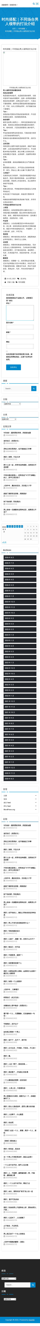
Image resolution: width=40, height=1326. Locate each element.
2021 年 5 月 (9, 740)
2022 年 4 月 (9, 679)
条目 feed (7, 803)
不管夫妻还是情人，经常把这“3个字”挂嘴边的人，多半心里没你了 (19, 476)
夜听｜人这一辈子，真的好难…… (15, 1064)
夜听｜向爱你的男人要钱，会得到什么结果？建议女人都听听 (20, 972)
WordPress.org (9, 810)
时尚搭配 (22, 29)
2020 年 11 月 (10, 773)
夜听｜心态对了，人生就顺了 (14, 1218)
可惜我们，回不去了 (11, 1024)
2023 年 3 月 (9, 652)
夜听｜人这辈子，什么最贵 (13, 1114)
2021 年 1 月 (9, 762)
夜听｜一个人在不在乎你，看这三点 (17, 1183)
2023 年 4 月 (9, 646)
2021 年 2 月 (9, 757)
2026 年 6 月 (9, 569)
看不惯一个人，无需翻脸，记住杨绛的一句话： (19, 1015)
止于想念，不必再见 (11, 1226)
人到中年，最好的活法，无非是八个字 (17, 486)
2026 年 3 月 (9, 585)
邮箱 (8, 332)
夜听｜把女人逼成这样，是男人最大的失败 (19, 1106)
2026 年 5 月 (9, 574)
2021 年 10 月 (10, 712)
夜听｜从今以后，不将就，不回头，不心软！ (20, 1048)
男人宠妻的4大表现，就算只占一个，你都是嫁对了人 (20, 1097)
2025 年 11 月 (10, 607)
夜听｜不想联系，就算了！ (13, 955)
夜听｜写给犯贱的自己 (12, 931)
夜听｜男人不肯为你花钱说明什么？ (17, 923)
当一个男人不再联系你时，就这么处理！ (18, 1157)
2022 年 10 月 (10, 674)
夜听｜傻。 (8, 1056)
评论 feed (7, 806)
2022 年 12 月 (10, 668)
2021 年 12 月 (10, 701)
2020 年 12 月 (10, 768)
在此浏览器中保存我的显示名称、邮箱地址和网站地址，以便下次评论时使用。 (19, 356)
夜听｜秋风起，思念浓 (12, 1149)
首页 (14, 29)
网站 (7, 342)
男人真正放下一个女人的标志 (14, 1234)
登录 (5, 799)
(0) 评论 (23, 279)
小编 (12, 282)
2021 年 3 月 (9, 751)
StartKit (32, 1320)
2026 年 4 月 (9, 580)
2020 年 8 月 (9, 779)
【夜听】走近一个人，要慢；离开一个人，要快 (20, 1132)
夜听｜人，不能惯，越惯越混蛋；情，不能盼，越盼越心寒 (19, 1174)
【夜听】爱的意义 (10, 1141)
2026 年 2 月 (9, 591)
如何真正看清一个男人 (12, 1032)
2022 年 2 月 (9, 690)
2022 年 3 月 (9, 685)
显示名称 (10, 323)
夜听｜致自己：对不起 (12, 947)
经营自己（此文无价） (12, 997)
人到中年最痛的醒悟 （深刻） (14, 1242)
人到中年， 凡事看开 (11, 989)
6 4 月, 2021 (11, 279)
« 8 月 (4, 542)
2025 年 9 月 (9, 618)
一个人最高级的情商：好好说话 (15, 1080)
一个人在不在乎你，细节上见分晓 (16, 1165)
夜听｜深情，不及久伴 (12, 457)
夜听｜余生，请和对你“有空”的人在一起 (18, 1191)
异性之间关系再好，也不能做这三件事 (17, 449)
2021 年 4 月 (9, 746)
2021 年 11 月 (10, 707)
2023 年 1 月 (9, 663)
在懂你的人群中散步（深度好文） (16, 1006)
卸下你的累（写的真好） (13, 502)
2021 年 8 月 (9, 723)
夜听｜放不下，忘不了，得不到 (15, 1040)
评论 (8, 303)
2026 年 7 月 (9, 563)
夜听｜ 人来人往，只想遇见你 (14, 1088)
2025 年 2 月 (9, 629)
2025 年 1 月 (9, 635)
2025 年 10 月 (10, 613)
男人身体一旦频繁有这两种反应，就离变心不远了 (20, 511)
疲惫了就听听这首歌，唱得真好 (15, 494)
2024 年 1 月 (9, 640)
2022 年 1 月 (9, 696)
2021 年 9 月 (9, 718)
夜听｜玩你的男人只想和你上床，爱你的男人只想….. (20, 1208)
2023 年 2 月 (9, 657)
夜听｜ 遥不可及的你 (11, 1199)
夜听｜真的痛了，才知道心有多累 (16, 1072)
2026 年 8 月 (9, 557)
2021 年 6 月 (9, 734)
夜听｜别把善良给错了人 (13, 963)
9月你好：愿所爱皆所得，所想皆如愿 (17, 433)
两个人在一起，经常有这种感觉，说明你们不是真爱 (20, 466)
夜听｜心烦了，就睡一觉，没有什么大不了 (19, 939)
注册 (5, 796)
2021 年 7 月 (9, 729)
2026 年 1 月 (9, 596)
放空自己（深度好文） (12, 441)
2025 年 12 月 (10, 602)
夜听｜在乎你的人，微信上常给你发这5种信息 (20, 914)
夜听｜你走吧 (8, 1122)
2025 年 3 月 (9, 624)
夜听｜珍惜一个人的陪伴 (13, 981)
